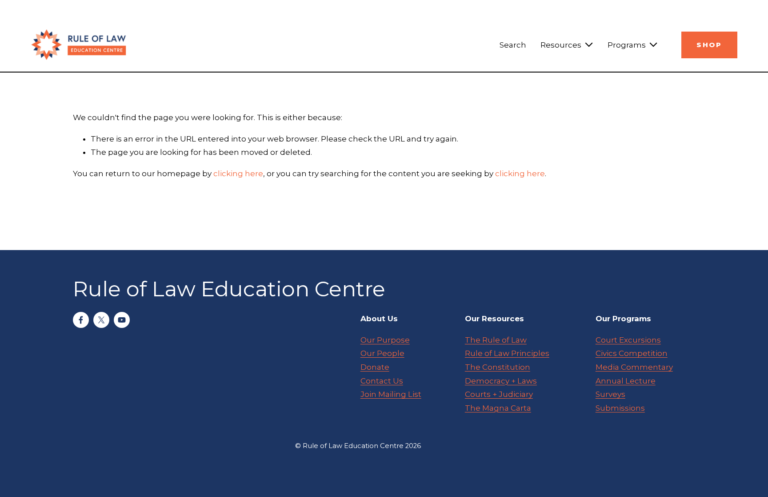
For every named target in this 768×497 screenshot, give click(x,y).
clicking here (238, 173)
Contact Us (381, 380)
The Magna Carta (498, 408)
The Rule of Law (496, 339)
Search (513, 44)
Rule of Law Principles (507, 353)
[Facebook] (81, 320)
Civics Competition (632, 353)
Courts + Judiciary (499, 394)
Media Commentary (634, 367)
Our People (382, 353)
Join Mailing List (390, 394)
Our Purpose (385, 339)
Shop (709, 45)
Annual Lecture (626, 380)
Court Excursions (628, 339)
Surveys (610, 394)
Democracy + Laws (501, 380)
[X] (101, 320)
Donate (374, 367)
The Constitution (497, 367)
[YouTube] (122, 320)
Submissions (620, 408)
